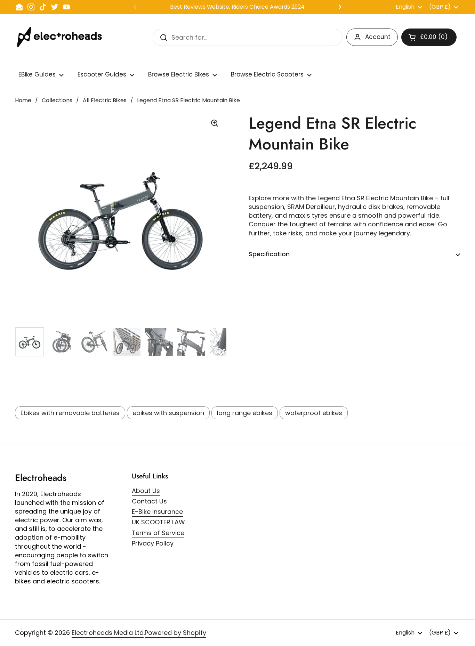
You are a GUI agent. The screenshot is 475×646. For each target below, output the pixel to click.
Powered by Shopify (175, 632)
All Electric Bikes (105, 100)
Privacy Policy (153, 543)
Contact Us (149, 501)
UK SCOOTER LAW (158, 522)
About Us (146, 490)
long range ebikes (244, 413)
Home (23, 100)
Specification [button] (269, 254)
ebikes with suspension (168, 413)
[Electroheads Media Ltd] (63, 37)
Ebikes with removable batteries (70, 413)
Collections (57, 100)
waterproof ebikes (313, 413)
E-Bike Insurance (157, 511)
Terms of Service (158, 532)
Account (378, 37)
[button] (429, 37)
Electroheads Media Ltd (108, 632)
